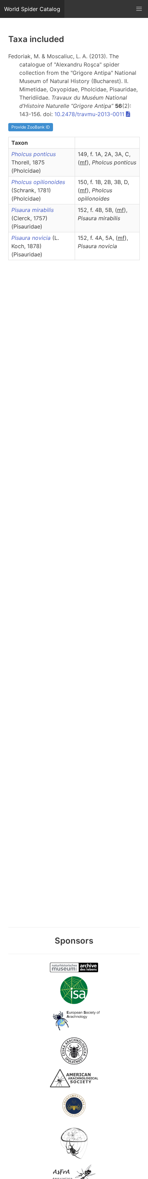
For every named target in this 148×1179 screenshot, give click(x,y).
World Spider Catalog (32, 9)
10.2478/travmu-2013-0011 (89, 114)
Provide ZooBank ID (30, 127)
